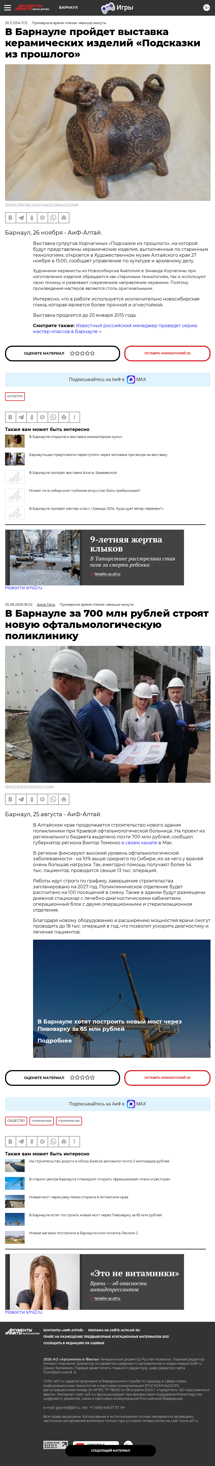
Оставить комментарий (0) (167, 353)
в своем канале (139, 842)
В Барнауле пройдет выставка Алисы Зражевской (73, 473)
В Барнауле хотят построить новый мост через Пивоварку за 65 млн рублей (110, 1025)
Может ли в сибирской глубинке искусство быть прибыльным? (85, 490)
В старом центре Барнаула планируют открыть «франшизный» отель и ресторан (99, 1179)
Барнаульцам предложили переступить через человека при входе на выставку (98, 455)
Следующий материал (110, 1451)
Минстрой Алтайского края (29, 786)
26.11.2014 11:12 (16, 23)
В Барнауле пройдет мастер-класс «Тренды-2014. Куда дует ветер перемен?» (96, 508)
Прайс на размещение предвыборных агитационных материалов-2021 (106, 1337)
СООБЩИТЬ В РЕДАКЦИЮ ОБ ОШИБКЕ (73, 1343)
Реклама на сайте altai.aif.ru (114, 1330)
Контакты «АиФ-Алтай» (63, 1330)
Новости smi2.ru (23, 587)
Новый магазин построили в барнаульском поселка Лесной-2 (83, 1233)
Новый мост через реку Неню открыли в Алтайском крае (78, 1197)
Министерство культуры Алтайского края (41, 204)
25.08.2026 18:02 (18, 604)
